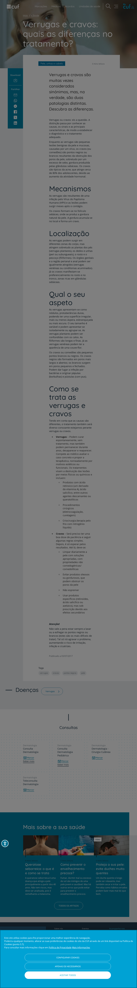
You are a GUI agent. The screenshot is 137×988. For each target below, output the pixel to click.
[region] (68, 959)
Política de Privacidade (60, 947)
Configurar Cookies (67, 957)
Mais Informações (81, 947)
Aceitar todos (68, 975)
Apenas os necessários (68, 966)
